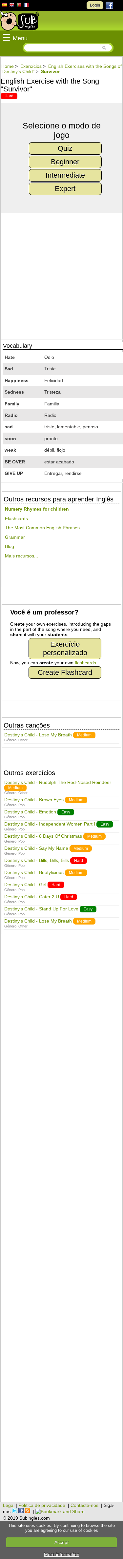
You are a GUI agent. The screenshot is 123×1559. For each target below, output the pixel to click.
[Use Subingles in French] (26, 6)
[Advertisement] (61, 1221)
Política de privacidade (41, 1505)
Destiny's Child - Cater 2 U (31, 896)
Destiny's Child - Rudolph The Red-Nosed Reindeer (57, 782)
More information (61, 1554)
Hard (9, 96)
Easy (65, 812)
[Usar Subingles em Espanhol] (4, 6)
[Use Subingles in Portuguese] (19, 5)
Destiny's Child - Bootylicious (34, 872)
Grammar (15, 537)
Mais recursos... (21, 555)
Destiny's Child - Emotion (30, 811)
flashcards (85, 662)
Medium (84, 735)
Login (95, 5)
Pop (21, 805)
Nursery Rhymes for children (37, 509)
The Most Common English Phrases (42, 527)
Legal (8, 1505)
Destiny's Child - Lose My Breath (38, 734)
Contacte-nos (84, 1505)
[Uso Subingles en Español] (11, 5)
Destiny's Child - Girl (25, 884)
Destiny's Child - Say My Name (36, 848)
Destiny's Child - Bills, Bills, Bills (36, 860)
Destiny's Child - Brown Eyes (34, 799)
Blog (9, 546)
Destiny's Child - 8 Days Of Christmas (43, 836)
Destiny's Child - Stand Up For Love (41, 908)
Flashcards (16, 518)
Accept (61, 1542)
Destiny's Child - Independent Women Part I (49, 824)
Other (23, 740)
